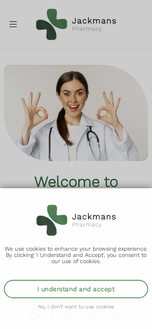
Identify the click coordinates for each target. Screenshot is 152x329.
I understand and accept (76, 289)
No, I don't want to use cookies (76, 307)
